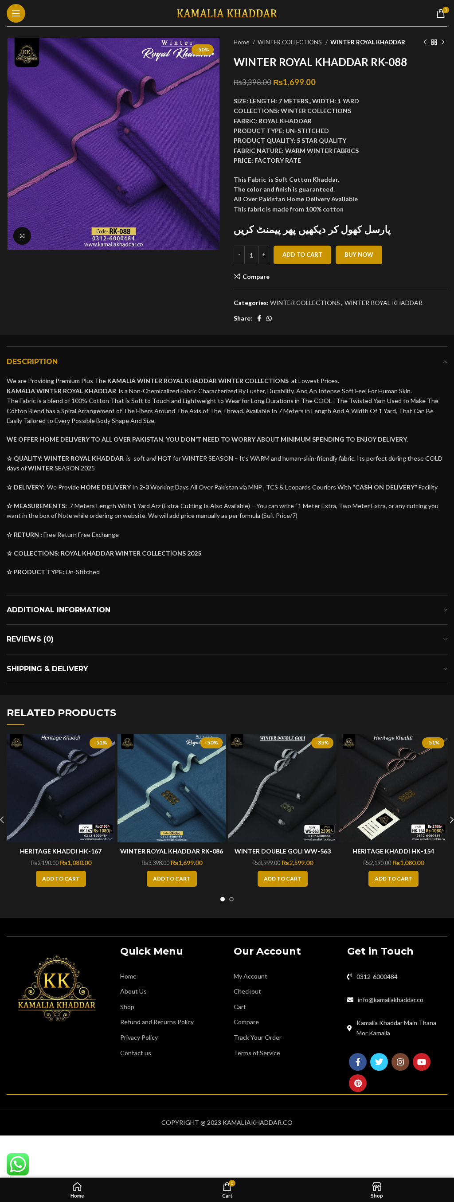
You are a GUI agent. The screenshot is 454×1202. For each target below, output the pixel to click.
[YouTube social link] (422, 1062)
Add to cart (302, 254)
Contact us (135, 1053)
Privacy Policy (139, 1037)
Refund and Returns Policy (157, 1022)
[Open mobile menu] (16, 13)
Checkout (247, 991)
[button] (61, 879)
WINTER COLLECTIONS (290, 42)
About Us (133, 991)
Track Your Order (258, 1037)
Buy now (358, 254)
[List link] (397, 977)
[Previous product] (425, 42)
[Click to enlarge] (22, 236)
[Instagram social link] (400, 1062)
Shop (127, 1006)
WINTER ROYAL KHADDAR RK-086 (171, 851)
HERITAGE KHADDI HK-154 (393, 851)
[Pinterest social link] (358, 1083)
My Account (250, 976)
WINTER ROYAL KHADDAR (367, 42)
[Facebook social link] (259, 318)
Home (242, 42)
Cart (240, 1006)
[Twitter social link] (379, 1062)
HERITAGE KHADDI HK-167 (61, 851)
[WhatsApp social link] (269, 318)
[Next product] (442, 42)
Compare (246, 1022)
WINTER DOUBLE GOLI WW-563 (283, 851)
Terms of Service (257, 1053)
